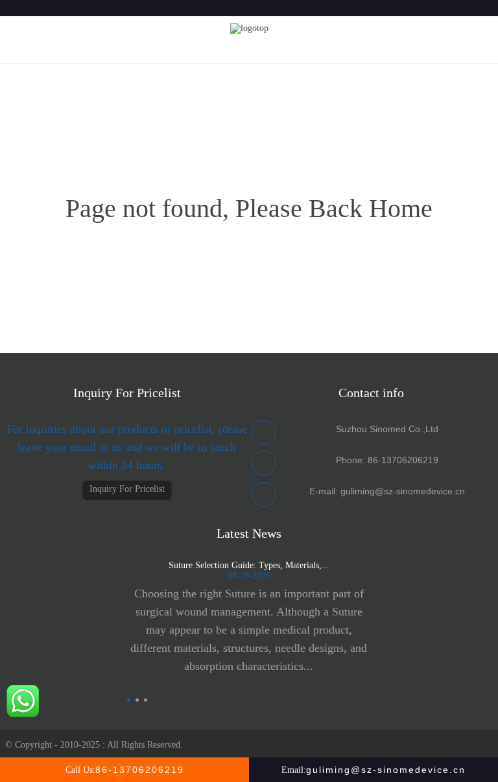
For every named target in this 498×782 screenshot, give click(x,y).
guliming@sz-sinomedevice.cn (402, 491)
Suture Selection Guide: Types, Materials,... (249, 565)
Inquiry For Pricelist (127, 489)
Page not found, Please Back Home (249, 208)
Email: (373, 770)
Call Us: (124, 770)
